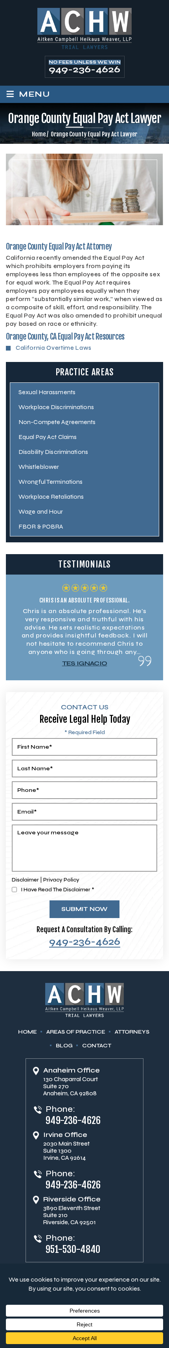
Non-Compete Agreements (57, 422)
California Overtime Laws (54, 347)
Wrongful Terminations (50, 481)
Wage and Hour (40, 511)
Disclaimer (25, 879)
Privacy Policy (61, 879)
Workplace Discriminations (56, 407)
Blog (64, 1046)
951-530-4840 (73, 1249)
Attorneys (132, 1032)
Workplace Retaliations (51, 496)
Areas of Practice (75, 1032)
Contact (96, 1046)
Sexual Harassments (46, 392)
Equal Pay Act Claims (47, 437)
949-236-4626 (84, 69)
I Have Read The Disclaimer (57, 890)
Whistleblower (38, 466)
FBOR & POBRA (40, 526)
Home (27, 1032)
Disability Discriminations (53, 451)
